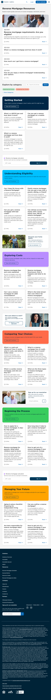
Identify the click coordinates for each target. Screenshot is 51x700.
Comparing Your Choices (22, 89)
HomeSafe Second (6, 562)
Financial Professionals (8, 602)
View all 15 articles (11, 106)
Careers (4, 589)
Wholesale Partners (7, 600)
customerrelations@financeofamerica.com (21, 680)
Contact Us (5, 593)
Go (38, 163)
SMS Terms (4, 683)
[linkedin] (31, 607)
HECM (3, 564)
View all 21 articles (11, 340)
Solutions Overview (7, 557)
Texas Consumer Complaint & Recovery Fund (11, 685)
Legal (42, 604)
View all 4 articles (11, 419)
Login (32, 2)
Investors (4, 591)
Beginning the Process (8, 89)
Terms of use (29, 604)
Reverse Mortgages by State (9, 577)
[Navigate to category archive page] (25, 103)
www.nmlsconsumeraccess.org (26, 629)
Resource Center (6, 575)
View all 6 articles (11, 263)
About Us (4, 584)
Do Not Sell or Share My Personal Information (12, 688)
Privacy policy (36, 604)
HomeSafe (5, 559)
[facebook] (27, 607)
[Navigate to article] (25, 29)
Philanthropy (5, 586)
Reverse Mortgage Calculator (9, 570)
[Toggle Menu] (49, 2)
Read (43, 41)
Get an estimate (41, 2)
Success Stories (6, 573)
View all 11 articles (11, 497)
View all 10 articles (11, 181)
